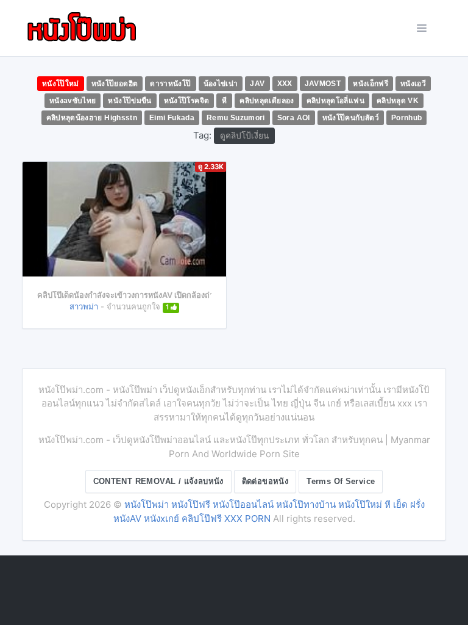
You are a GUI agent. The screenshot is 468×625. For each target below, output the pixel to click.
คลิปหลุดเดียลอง (266, 100)
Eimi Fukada (171, 118)
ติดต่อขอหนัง (265, 481)
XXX (284, 83)
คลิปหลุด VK (398, 100)
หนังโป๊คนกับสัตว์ (350, 118)
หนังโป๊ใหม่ (60, 83)
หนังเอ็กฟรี (370, 83)
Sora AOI (293, 118)
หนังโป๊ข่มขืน (129, 100)
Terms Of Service (341, 481)
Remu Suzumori (236, 118)
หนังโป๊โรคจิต (187, 100)
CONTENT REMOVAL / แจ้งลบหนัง (158, 481)
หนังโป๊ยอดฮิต (114, 83)
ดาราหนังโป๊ (170, 83)
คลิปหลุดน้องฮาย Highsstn (92, 118)
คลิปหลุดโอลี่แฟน (335, 100)
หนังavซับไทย (72, 100)
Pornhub (406, 118)
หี (224, 100)
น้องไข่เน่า (221, 83)
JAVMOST (323, 83)
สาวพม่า (83, 306)
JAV (257, 83)
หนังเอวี (413, 83)
